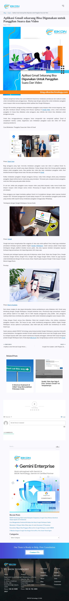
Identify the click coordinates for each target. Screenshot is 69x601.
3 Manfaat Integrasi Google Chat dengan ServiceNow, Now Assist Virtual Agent (30, 530)
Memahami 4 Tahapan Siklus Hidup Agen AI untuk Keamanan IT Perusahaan (30, 525)
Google (56, 572)
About (42, 578)
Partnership (44, 575)
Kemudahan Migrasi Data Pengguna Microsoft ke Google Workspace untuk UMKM (32, 528)
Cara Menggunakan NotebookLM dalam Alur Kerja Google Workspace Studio (30, 522)
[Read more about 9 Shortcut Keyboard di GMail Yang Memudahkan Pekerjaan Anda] (20, 370)
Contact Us (34, 552)
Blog (42, 581)
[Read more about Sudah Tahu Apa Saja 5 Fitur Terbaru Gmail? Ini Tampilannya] (49, 368)
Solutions (43, 572)
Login (63, 417)
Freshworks (57, 584)
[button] (63, 6)
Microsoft (56, 575)
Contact (43, 584)
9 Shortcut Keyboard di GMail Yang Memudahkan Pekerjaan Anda (22, 387)
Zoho (55, 578)
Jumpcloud (57, 581)
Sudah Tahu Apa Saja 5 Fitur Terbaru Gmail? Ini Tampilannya (50, 383)
